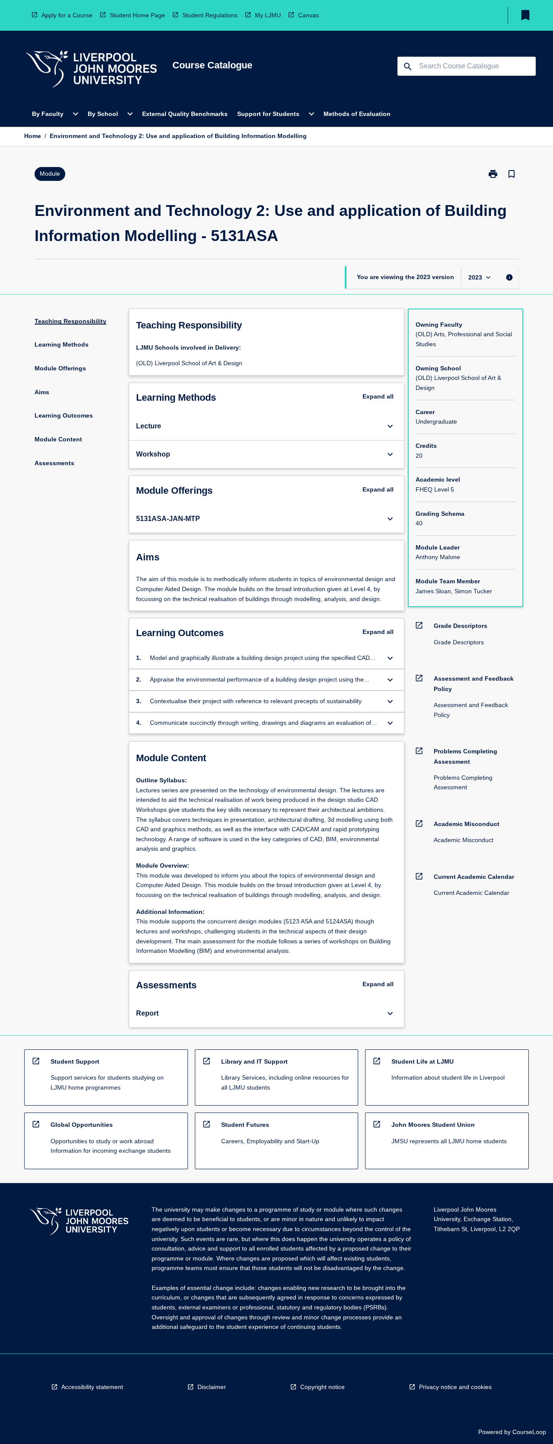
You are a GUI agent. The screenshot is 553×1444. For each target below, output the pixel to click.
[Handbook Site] (79, 1223)
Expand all (378, 396)
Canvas (308, 15)
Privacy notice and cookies (455, 1386)
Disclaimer (211, 1386)
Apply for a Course (66, 15)
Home (32, 135)
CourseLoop (529, 1431)
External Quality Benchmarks (185, 113)
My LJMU (268, 15)
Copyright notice (322, 1386)
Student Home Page (137, 15)
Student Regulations (210, 15)
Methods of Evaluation (357, 113)
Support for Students (268, 113)
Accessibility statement (92, 1386)
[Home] (91, 70)
